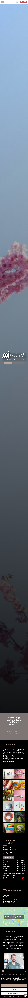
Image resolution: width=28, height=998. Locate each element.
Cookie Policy (7, 996)
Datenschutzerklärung (14, 996)
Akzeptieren (14, 985)
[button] (26, 971)
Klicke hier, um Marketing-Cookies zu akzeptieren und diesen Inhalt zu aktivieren (14, 917)
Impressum (22, 996)
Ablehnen (14, 989)
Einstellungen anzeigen (14, 993)
